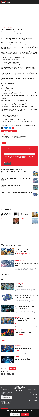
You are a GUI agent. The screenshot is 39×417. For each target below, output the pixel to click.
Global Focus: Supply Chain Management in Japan (24, 214)
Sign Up (7, 164)
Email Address (4, 395)
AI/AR (15, 248)
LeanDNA (19, 361)
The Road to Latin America (24, 220)
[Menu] (37, 2)
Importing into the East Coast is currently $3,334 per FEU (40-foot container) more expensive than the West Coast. (25, 352)
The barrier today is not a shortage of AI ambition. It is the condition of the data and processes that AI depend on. (25, 269)
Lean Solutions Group (21, 288)
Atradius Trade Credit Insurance (23, 253)
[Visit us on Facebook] (14, 390)
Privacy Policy (8, 162)
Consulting (3, 273)
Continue (25, 414)
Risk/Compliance (23, 218)
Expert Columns (17, 317)
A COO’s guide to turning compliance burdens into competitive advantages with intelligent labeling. (24, 301)
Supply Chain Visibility (18, 329)
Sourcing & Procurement (7, 27)
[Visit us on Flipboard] (21, 390)
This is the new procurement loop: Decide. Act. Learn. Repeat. (24, 363)
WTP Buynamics (20, 334)
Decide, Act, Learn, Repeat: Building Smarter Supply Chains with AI (24, 358)
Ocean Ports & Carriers (19, 345)
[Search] (34, 2)
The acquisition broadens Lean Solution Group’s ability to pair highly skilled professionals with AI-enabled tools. (25, 290)
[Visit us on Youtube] (23, 390)
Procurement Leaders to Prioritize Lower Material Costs (24, 307)
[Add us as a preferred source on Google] (13, 128)
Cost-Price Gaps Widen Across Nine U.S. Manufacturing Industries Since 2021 (26, 331)
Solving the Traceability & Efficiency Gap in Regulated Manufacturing (16, 192)
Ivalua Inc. (19, 310)
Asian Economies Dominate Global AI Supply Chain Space (13, 171)
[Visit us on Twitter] (16, 390)
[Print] (2, 128)
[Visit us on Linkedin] (19, 390)
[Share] (5, 128)
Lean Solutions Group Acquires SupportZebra (11, 185)
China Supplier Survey (13, 41)
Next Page (12, 368)
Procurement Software (19, 260)
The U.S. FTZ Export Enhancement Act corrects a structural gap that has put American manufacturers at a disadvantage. (26, 325)
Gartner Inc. (19, 266)
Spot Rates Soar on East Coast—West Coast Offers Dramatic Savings (25, 347)
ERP (1, 218)
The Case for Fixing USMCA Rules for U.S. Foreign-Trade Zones (25, 319)
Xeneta (18, 350)
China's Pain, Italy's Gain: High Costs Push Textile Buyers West (6, 214)
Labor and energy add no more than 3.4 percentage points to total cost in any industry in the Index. (25, 336)
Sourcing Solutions (18, 283)
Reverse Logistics (4, 278)
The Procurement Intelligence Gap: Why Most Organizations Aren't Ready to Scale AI (15, 179)
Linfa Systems (19, 299)
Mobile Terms (31, 161)
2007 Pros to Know (5, 219)
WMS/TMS (16, 294)
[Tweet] (10, 128)
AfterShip (4, 279)
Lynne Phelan (5, 274)
